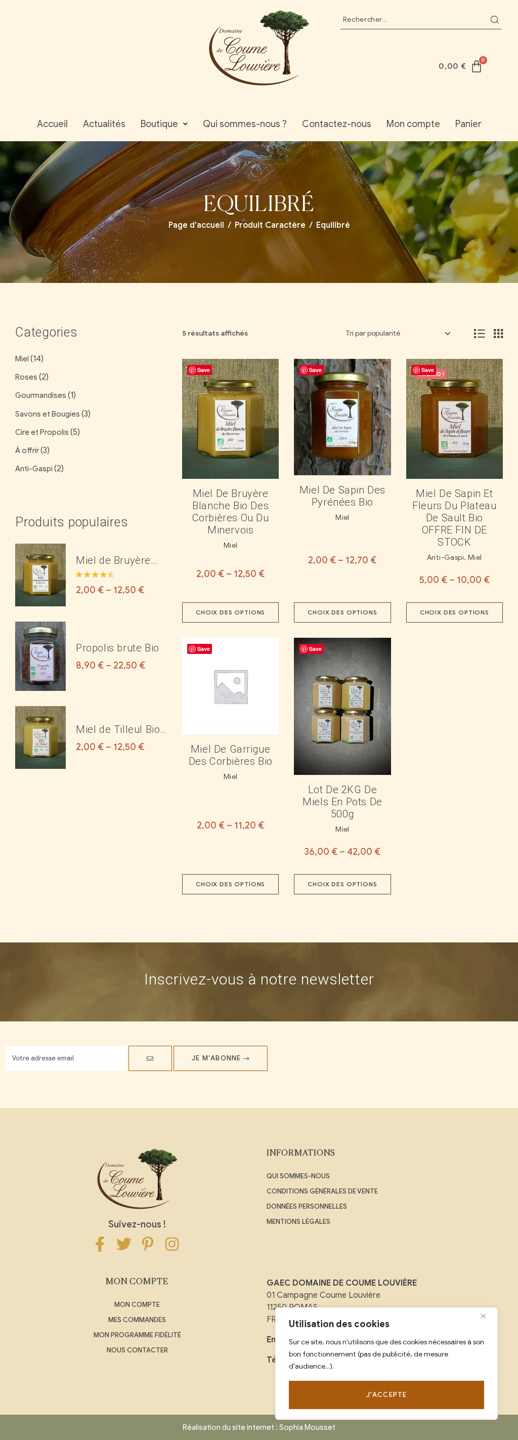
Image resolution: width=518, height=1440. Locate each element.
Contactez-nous (336, 124)
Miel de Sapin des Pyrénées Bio (342, 496)
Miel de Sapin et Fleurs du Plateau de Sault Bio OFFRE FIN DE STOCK (454, 517)
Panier (468, 124)
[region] (386, 1363)
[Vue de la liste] (479, 333)
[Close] (487, 1316)
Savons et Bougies (47, 414)
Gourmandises (40, 395)
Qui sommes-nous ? (245, 124)
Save (203, 370)
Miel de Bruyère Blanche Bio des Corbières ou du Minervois (230, 511)
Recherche (494, 19)
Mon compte (413, 124)
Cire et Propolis (42, 432)
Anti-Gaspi (445, 557)
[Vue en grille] (498, 333)
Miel (231, 545)
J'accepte (386, 1394)
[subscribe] (150, 1058)
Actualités (104, 124)
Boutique (159, 124)
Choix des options (230, 612)
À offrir (27, 450)
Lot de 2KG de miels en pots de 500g (342, 802)
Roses (26, 377)
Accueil (52, 124)
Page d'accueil (196, 225)
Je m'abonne (217, 1058)
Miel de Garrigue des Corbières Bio (231, 755)
